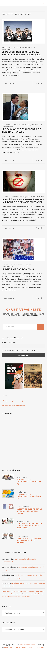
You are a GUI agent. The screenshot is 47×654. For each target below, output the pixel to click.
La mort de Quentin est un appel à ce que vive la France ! (29, 511)
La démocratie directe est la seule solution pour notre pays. (29, 526)
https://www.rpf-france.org (12, 401)
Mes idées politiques (21, 47)
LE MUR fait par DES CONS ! (18, 269)
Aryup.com (8, 647)
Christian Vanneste (23, 309)
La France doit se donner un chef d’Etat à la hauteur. (29, 540)
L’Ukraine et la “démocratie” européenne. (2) (29, 482)
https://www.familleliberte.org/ (13, 405)
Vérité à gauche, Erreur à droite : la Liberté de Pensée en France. (23, 200)
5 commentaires (37, 197)
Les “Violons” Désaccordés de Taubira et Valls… (21, 130)
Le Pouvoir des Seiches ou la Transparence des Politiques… (22, 53)
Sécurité (34, 125)
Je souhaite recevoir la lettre (19, 350)
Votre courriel (9, 342)
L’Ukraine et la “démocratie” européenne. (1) (29, 496)
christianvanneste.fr (27, 645)
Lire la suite (9, 83)
